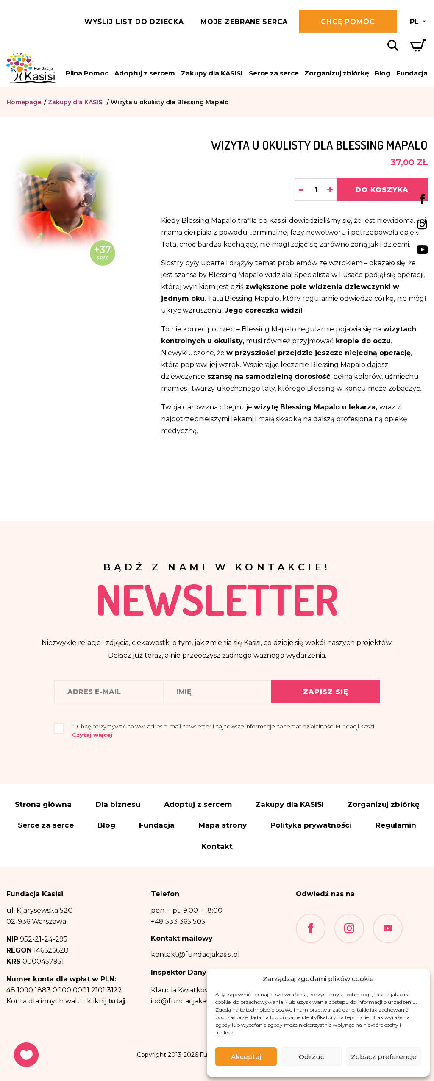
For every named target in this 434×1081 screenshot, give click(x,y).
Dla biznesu (117, 804)
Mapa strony (222, 825)
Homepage (23, 102)
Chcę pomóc (348, 22)
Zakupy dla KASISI (212, 73)
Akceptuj (246, 1057)
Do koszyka (382, 190)
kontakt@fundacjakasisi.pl (195, 954)
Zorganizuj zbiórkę (336, 73)
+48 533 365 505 (178, 921)
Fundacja (412, 73)
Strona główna (43, 804)
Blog (382, 73)
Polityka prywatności (311, 825)
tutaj (116, 1001)
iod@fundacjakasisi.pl (187, 1001)
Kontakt (217, 846)
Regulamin (396, 825)
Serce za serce (274, 73)
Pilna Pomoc (87, 73)
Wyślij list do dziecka (134, 22)
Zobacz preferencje (384, 1057)
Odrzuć (311, 1057)
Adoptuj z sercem (144, 73)
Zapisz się (325, 692)
